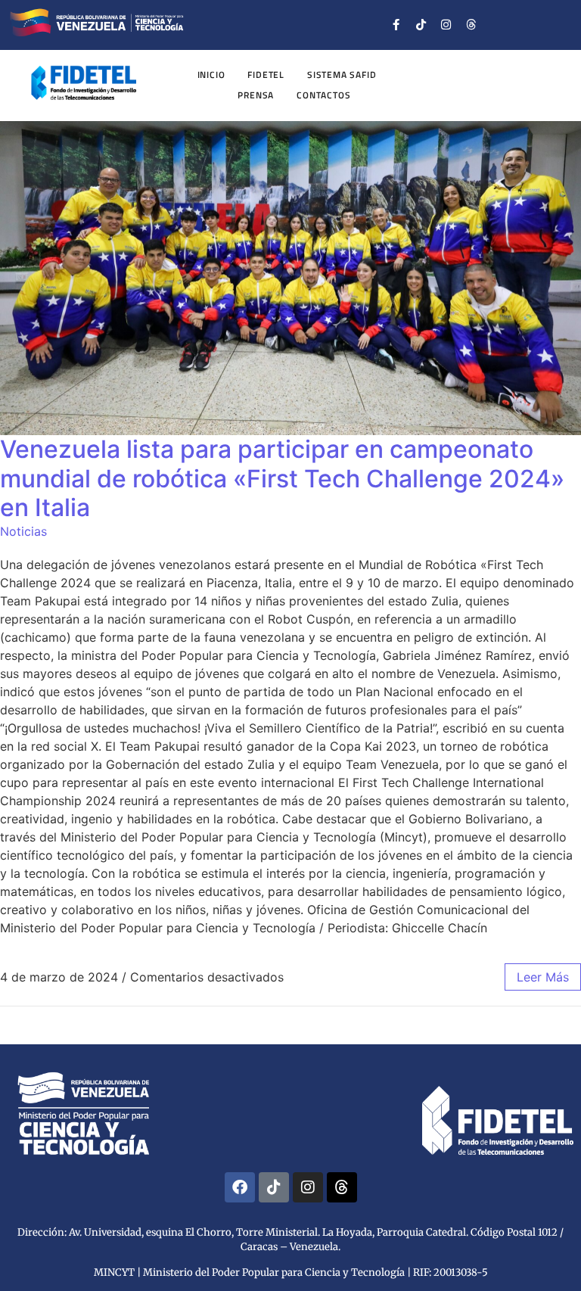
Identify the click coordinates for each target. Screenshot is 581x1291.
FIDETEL (265, 74)
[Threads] (471, 25)
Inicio (211, 74)
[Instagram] (446, 25)
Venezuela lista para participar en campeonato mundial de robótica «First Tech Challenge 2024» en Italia (282, 478)
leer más (543, 977)
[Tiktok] (421, 25)
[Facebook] (240, 1187)
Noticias (23, 531)
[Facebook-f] (396, 25)
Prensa (256, 95)
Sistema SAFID (341, 74)
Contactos (323, 95)
